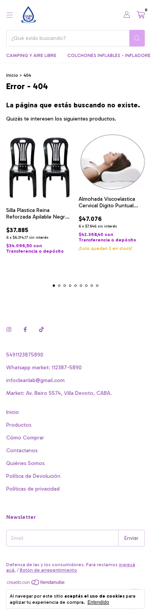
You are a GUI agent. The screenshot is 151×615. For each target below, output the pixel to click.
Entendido (98, 602)
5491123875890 (24, 354)
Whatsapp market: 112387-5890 (44, 367)
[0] (141, 15)
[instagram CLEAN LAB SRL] (9, 329)
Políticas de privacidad (33, 489)
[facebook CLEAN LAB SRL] (25, 329)
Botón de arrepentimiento (48, 570)
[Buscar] (137, 38)
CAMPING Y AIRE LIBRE (31, 55)
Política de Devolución (33, 476)
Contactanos (22, 450)
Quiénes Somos (25, 463)
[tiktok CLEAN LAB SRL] (41, 329)
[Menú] (9, 15)
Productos (18, 425)
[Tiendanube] (36, 584)
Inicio (12, 75)
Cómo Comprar (25, 437)
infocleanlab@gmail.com (35, 380)
